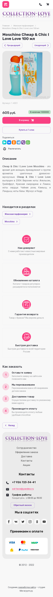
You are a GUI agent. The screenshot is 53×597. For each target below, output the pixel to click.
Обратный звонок (23, 505)
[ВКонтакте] (9, 142)
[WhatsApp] (28, 142)
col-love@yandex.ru (23, 489)
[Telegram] (18, 142)
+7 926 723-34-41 (24, 482)
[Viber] (23, 142)
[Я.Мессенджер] (4, 142)
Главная (6, 26)
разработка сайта (27, 587)
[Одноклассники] (14, 142)
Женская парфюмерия (23, 26)
